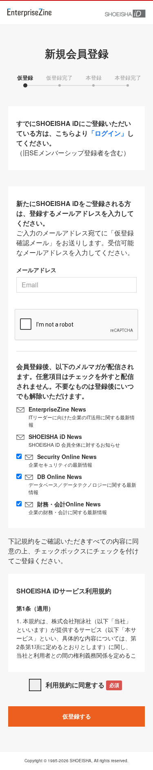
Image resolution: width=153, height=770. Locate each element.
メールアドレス (36, 270)
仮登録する (76, 716)
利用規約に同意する (82, 684)
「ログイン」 (107, 133)
